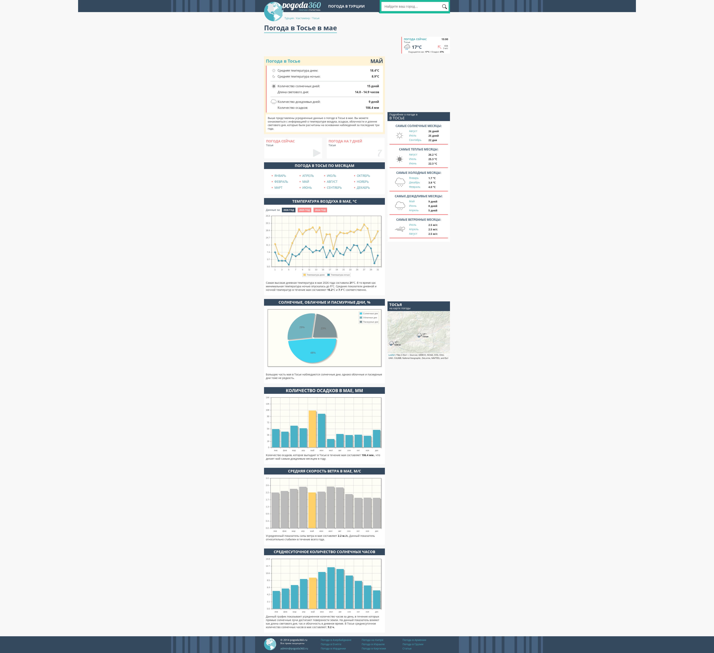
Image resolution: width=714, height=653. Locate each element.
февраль (281, 182)
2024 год (320, 210)
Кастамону (303, 18)
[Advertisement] (331, 45)
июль (331, 176)
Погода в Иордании (333, 648)
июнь (307, 188)
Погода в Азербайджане (336, 640)
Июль (412, 135)
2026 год (288, 210)
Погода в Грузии (413, 644)
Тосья (315, 18)
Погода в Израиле (373, 644)
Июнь (412, 163)
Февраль (414, 187)
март (278, 188)
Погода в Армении (414, 640)
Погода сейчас (415, 39)
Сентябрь (415, 140)
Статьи (407, 648)
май (305, 182)
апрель (308, 176)
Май (412, 201)
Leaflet (391, 354)
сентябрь (334, 188)
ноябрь (363, 182)
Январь (414, 178)
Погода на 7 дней (345, 141)
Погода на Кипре (372, 640)
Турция (289, 18)
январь (280, 176)
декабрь (363, 188)
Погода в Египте (331, 644)
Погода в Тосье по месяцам (324, 165)
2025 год (304, 210)
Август (413, 131)
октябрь (363, 176)
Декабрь (414, 182)
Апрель (414, 210)
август (332, 182)
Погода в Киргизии (374, 648)
